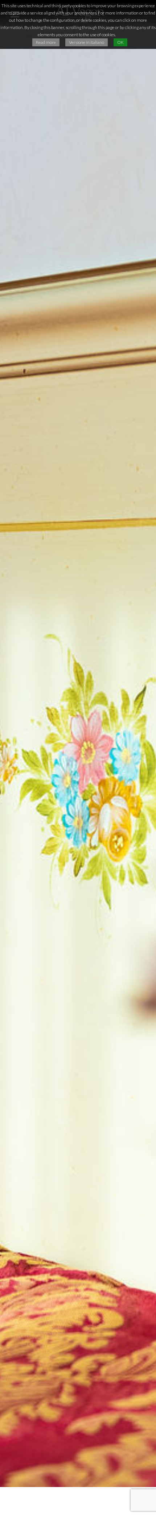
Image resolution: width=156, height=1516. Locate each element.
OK (120, 42)
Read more (46, 42)
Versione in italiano (86, 42)
